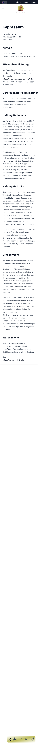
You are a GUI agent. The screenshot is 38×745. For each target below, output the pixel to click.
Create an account (30, 2)
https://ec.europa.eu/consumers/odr (17, 79)
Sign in (18, 2)
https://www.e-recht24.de (13, 360)
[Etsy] (9, 739)
